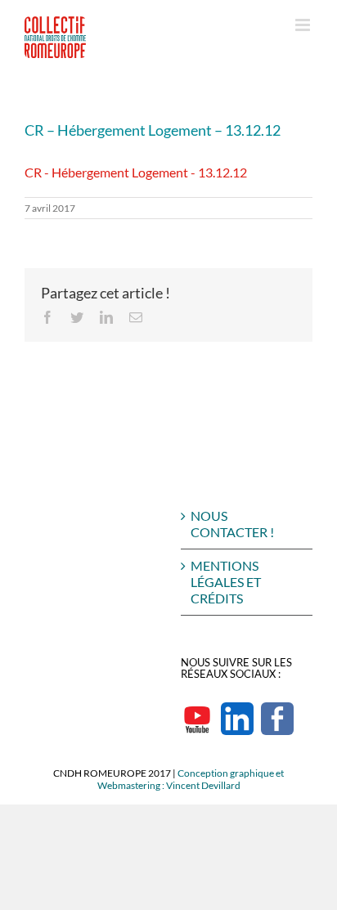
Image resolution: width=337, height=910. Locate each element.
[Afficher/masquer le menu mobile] (303, 25)
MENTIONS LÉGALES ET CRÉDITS (226, 582)
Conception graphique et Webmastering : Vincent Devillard (191, 779)
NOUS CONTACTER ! (232, 524)
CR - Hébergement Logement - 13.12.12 (136, 172)
